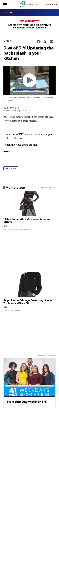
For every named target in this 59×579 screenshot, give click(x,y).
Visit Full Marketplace (46, 188)
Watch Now (51, 4)
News (7, 41)
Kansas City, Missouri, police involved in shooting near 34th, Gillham (29, 26)
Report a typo (10, 168)
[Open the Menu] (4, 4)
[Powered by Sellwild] (51, 355)
